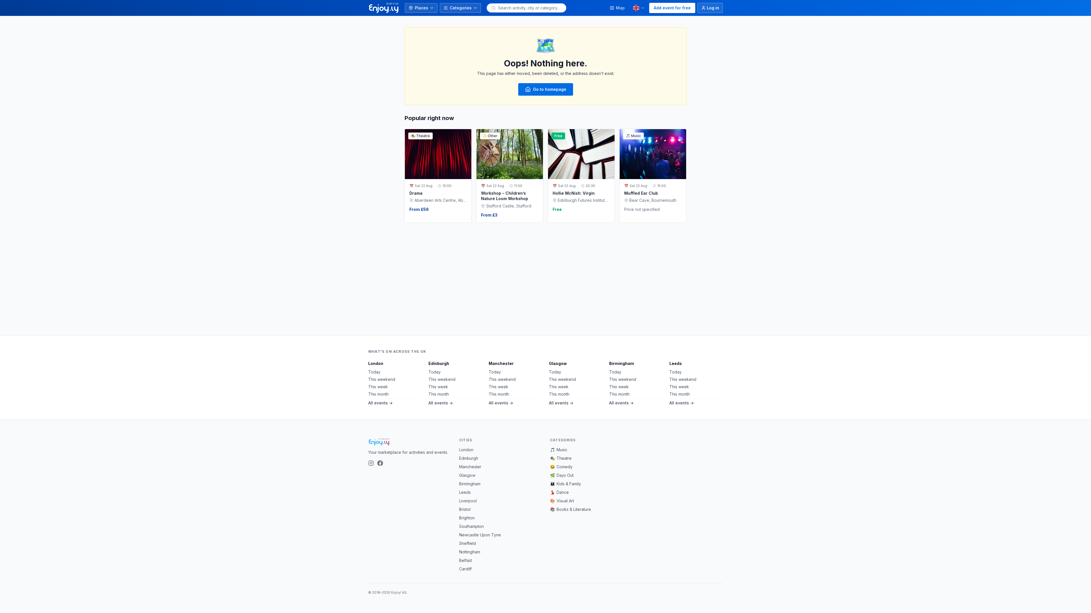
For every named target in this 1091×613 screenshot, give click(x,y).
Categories (461, 7)
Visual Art (562, 500)
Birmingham (621, 363)
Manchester (501, 363)
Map (620, 7)
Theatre (561, 458)
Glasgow (558, 363)
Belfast (465, 560)
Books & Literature (570, 509)
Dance (559, 492)
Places (421, 7)
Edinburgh (438, 363)
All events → (380, 402)
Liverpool (468, 500)
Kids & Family (565, 483)
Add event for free (672, 7)
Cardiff (465, 568)
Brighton (467, 517)
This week (378, 386)
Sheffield (467, 543)
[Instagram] (371, 463)
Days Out (562, 475)
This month (378, 394)
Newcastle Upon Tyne (480, 534)
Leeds (675, 363)
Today (374, 372)
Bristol (464, 509)
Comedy (561, 466)
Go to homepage (549, 89)
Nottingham (469, 551)
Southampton (471, 526)
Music (558, 449)
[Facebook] (380, 463)
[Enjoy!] (409, 442)
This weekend (381, 379)
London (375, 363)
